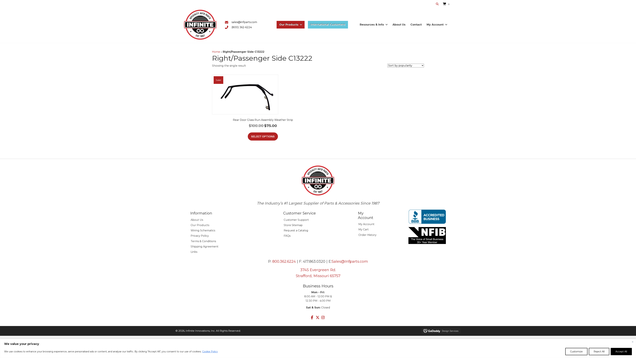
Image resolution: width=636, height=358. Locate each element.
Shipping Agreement (204, 246)
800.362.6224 (284, 261)
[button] (312, 317)
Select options (263, 136)
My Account (366, 224)
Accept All (621, 351)
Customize (576, 351)
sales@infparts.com (244, 22)
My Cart (363, 229)
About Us (197, 219)
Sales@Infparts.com (350, 261)
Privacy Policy (200, 235)
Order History (367, 235)
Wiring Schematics (203, 230)
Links (194, 251)
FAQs (287, 235)
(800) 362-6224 (242, 27)
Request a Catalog (296, 230)
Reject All (599, 351)
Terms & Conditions (203, 241)
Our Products (200, 225)
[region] (318, 348)
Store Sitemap (293, 225)
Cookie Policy (210, 351)
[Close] (633, 342)
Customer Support (296, 219)
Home (216, 51)
